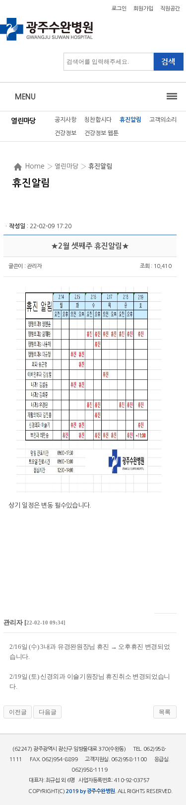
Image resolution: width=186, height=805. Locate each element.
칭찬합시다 (98, 120)
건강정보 (65, 133)
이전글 (18, 712)
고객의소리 (163, 120)
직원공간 (170, 8)
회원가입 (143, 8)
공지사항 (65, 120)
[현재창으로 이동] (47, 40)
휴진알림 (130, 120)
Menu (25, 96)
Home (35, 166)
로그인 (119, 8)
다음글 (48, 712)
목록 (165, 712)
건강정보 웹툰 (101, 133)
